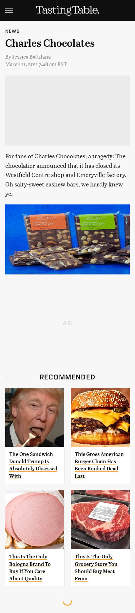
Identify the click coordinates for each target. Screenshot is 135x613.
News (12, 31)
